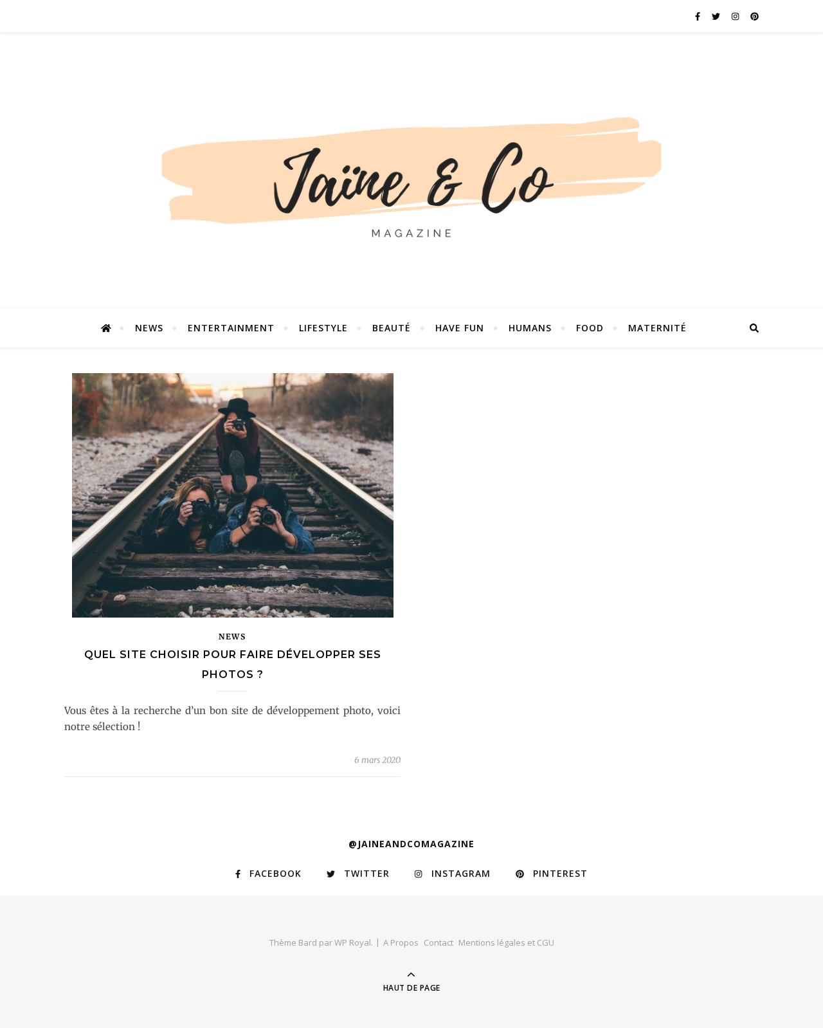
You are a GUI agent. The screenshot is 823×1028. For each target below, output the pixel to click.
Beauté (391, 328)
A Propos (401, 942)
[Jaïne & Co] (411, 182)
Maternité (657, 328)
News (149, 328)
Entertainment (231, 328)
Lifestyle (323, 328)
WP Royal (352, 942)
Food (590, 328)
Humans (530, 328)
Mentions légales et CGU (506, 942)
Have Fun (459, 328)
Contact (438, 942)
